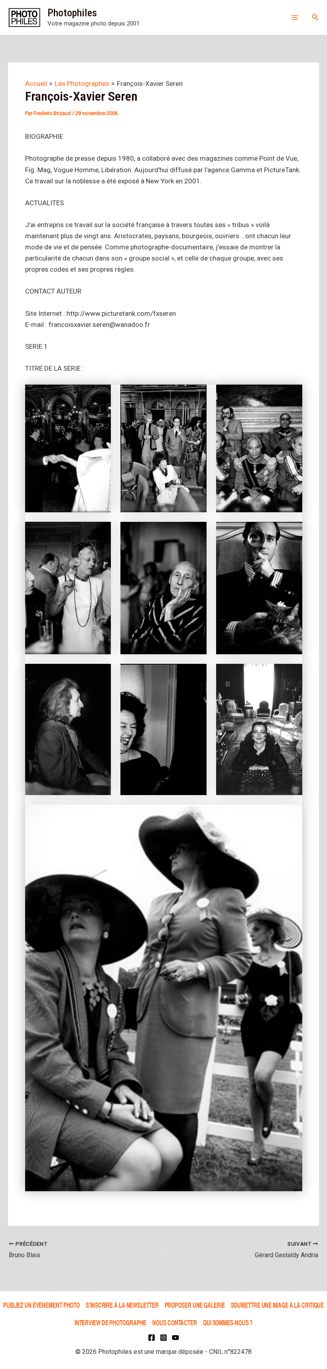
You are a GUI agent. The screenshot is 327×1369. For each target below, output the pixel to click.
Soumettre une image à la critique (277, 1305)
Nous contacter (174, 1322)
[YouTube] (175, 1337)
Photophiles (72, 13)
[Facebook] (151, 1337)
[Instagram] (163, 1337)
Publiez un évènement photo (41, 1305)
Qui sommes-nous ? (227, 1322)
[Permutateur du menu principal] (295, 17)
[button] (315, 17)
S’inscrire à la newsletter (122, 1305)
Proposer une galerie (195, 1305)
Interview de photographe (111, 1322)
